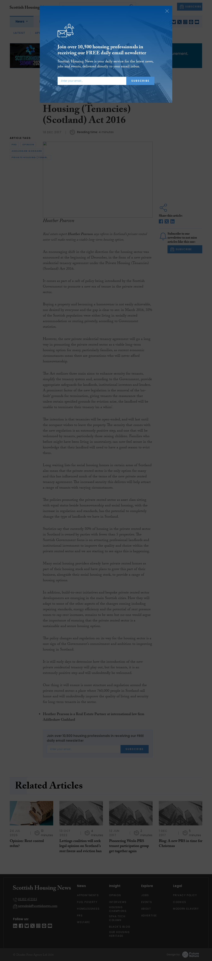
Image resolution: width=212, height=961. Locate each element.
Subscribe (140, 81)
